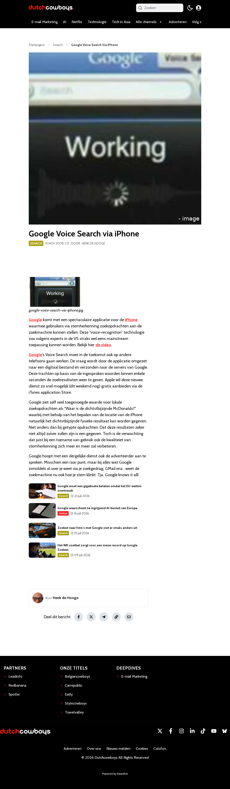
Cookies (142, 748)
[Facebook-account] (170, 731)
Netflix (77, 22)
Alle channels (146, 22)
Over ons (94, 748)
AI (64, 22)
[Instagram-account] (181, 731)
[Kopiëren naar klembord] (116, 616)
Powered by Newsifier (115, 773)
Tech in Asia (121, 22)
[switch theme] (190, 8)
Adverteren (178, 22)
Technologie (97, 22)
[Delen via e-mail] (128, 616)
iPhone (131, 319)
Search (36, 243)
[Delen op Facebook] (78, 616)
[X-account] (160, 731)
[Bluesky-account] (224, 731)
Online (63, 513)
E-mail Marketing (44, 22)
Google (35, 319)
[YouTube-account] (214, 731)
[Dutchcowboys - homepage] (51, 8)
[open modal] (198, 8)
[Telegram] (103, 616)
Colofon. (160, 748)
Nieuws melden (118, 748)
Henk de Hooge (93, 243)
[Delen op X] (91, 616)
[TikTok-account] (203, 731)
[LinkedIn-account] (192, 731)
